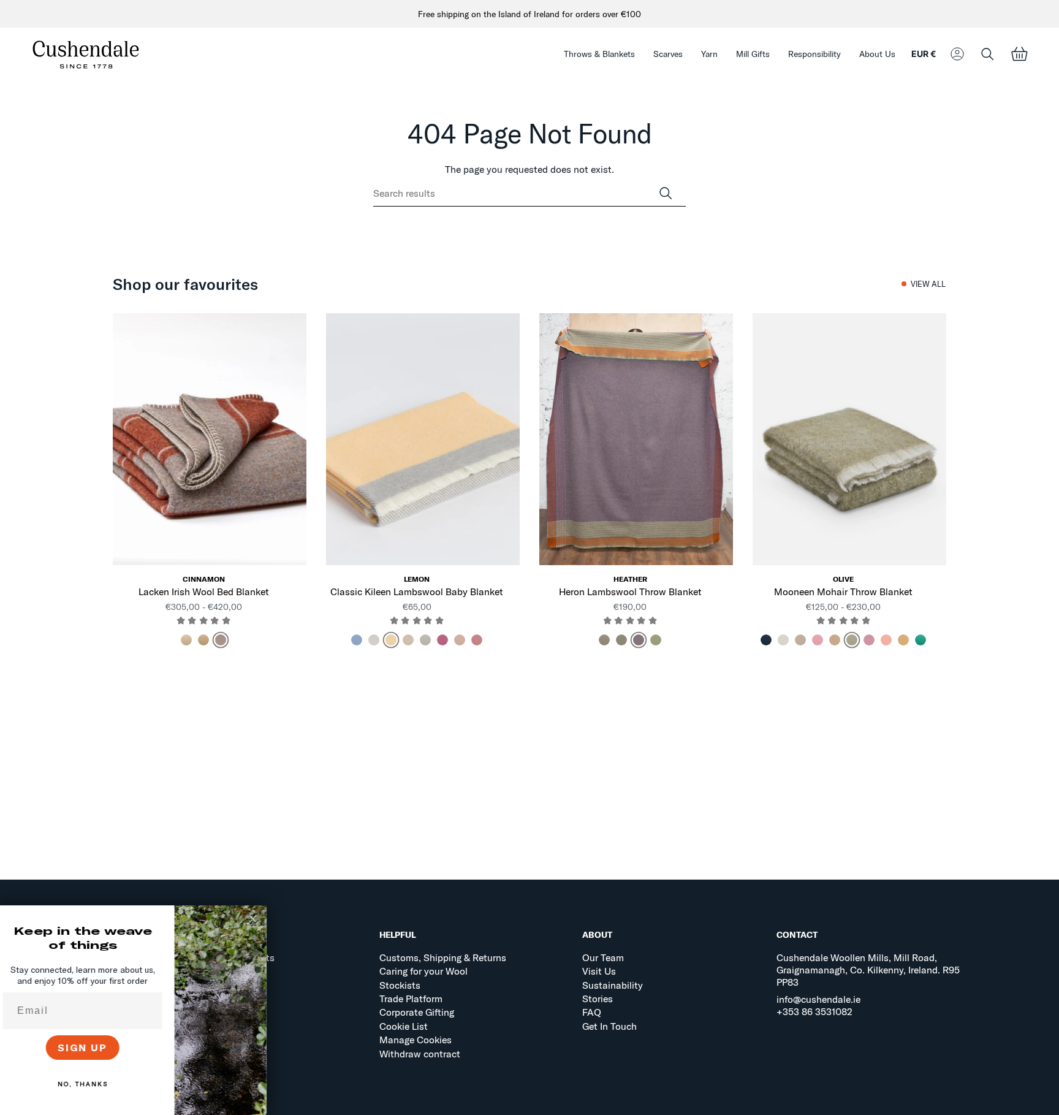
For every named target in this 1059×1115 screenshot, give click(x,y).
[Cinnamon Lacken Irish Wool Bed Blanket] (209, 439)
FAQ (591, 1012)
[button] (599, 54)
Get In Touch (609, 1026)
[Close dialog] (262, 918)
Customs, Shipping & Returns (442, 957)
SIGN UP (92, 1047)
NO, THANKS (92, 1084)
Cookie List (403, 1026)
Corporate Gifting (416, 1012)
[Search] (665, 193)
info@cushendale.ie (818, 999)
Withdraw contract (419, 1054)
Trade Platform (410, 998)
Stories (597, 998)
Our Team (603, 957)
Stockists (399, 985)
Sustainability (612, 985)
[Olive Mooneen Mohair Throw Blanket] (849, 439)
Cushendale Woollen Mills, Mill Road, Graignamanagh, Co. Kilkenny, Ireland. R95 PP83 (868, 969)
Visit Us (599, 971)
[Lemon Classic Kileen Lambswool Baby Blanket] (423, 439)
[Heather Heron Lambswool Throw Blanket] (636, 439)
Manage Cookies (415, 1039)
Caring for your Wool (423, 971)
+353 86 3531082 (814, 1011)
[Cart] (1019, 54)
